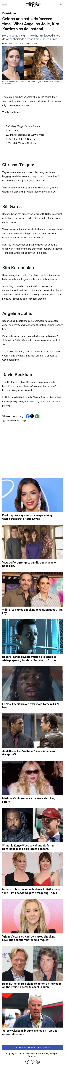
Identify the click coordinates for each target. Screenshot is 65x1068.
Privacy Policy (43, 1047)
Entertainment (10, 13)
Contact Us (20, 1047)
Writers (31, 1047)
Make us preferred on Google (16, 421)
